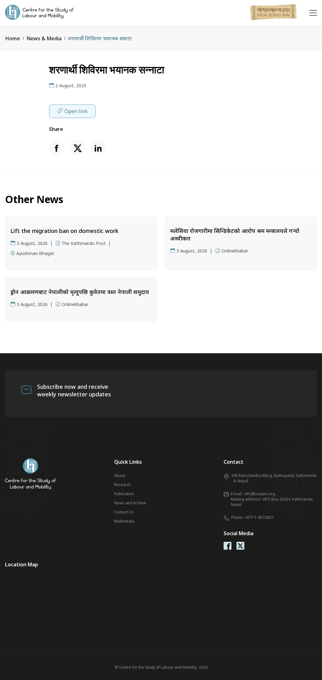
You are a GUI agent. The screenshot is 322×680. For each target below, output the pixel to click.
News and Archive (130, 503)
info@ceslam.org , (260, 493)
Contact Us (124, 512)
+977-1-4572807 (258, 517)
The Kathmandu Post (84, 243)
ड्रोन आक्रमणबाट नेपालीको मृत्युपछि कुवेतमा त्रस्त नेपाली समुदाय (79, 292)
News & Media (44, 38)
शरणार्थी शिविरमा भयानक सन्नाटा (100, 38)
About (119, 475)
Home (12, 38)
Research (122, 484)
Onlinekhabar (234, 251)
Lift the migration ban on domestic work (64, 231)
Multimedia (124, 521)
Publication (124, 493)
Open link (76, 111)
